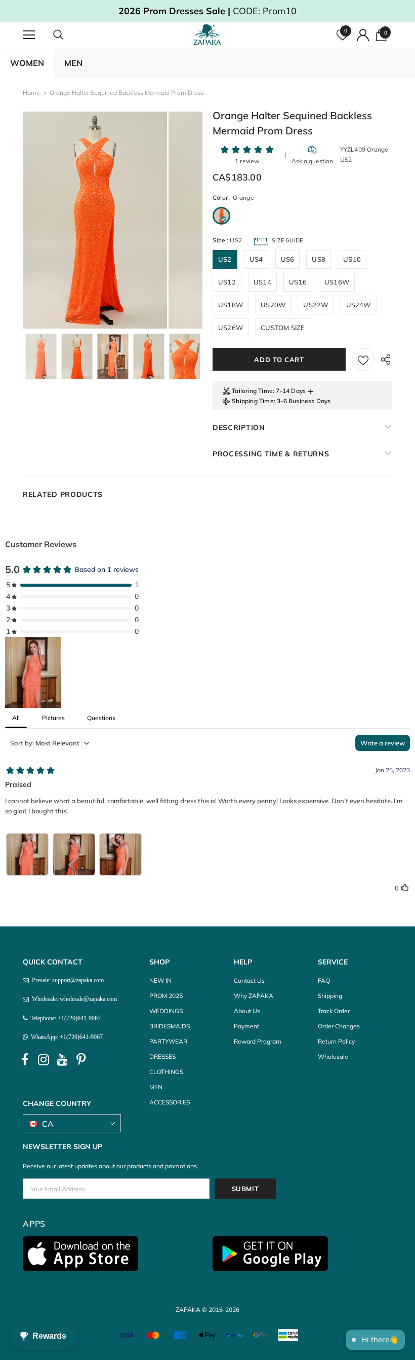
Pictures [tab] (53, 718)
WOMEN (27, 63)
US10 (352, 259)
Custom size (283, 328)
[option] (95, 220)
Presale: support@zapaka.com (66, 980)
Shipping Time (253, 401)
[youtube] (62, 1060)
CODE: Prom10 (207, 11)
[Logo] (209, 34)
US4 (256, 259)
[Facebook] (25, 1060)
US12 (227, 282)
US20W (273, 305)
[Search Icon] (68, 35)
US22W (315, 305)
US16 (298, 282)
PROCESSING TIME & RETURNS (271, 453)
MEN (73, 63)
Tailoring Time (252, 391)
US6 (288, 259)
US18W (230, 305)
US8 (318, 259)
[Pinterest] (81, 1060)
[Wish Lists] (363, 359)
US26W (230, 328)
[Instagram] (43, 1060)
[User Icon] (363, 35)
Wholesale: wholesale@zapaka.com (73, 999)
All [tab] (16, 718)
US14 (262, 282)
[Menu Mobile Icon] (29, 35)
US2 (225, 259)
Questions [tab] (101, 718)
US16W (336, 282)
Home (31, 92)
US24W (358, 305)
